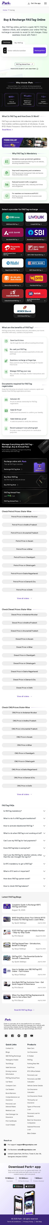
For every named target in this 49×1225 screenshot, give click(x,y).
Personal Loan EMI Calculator (34, 1080)
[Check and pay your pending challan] (24, 142)
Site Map (39, 1221)
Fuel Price (30, 1067)
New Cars (30, 1048)
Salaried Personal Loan (33, 1128)
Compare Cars (11, 1085)
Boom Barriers (11, 1093)
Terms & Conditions (14, 1221)
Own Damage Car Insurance (12, 1115)
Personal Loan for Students (33, 1114)
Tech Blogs (9, 1063)
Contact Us (9, 1048)
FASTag (29, 1060)
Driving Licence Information (11, 1072)
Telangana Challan (12, 1060)
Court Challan (10, 1125)
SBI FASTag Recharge (13, 1056)
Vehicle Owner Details (35, 1085)
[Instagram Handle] (6, 1035)
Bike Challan (31, 1133)
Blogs (8, 1052)
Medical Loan (10, 1110)
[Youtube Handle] (31, 1035)
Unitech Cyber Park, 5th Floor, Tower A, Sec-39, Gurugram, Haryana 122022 (24, 1155)
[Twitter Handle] (19, 1035)
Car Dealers (10, 1089)
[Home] (6, 3)
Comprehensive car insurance (13, 1098)
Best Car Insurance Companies (34, 1121)
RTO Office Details (33, 1071)
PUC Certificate (11, 1121)
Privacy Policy (28, 1221)
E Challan (30, 1056)
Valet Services (11, 1067)
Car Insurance (32, 1052)
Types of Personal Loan (33, 1108)
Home (5, 10)
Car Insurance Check (34, 1096)
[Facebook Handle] (12, 1035)
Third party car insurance (32, 1101)
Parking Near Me (33, 1063)
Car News (9, 1082)
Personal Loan (32, 1075)
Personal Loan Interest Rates (11, 1105)
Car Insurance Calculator (32, 1091)
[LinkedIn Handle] (25, 1035)
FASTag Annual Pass (13, 1078)
